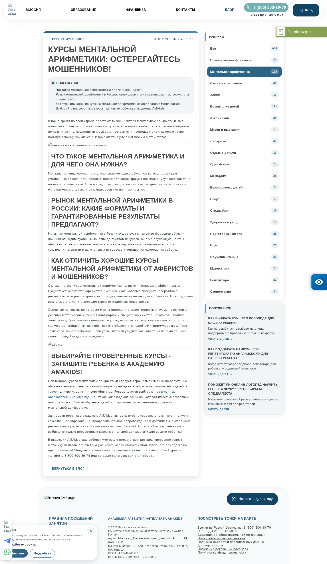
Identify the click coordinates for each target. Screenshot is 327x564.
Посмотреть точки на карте (227, 518)
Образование (83, 10)
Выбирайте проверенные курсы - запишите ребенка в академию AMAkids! (111, 108)
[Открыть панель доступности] (319, 282)
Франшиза (136, 10)
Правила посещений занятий (71, 521)
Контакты (185, 10)
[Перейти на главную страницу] (12, 10)
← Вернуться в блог (66, 39)
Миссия (33, 10)
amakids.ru (146, 455)
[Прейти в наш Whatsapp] (8, 552)
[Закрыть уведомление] (91, 531)
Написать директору (255, 499)
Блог (229, 10)
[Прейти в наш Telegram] (8, 541)
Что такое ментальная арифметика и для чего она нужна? (99, 89)
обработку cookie (21, 544)
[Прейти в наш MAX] (8, 527)
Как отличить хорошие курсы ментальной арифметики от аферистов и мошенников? (119, 103)
